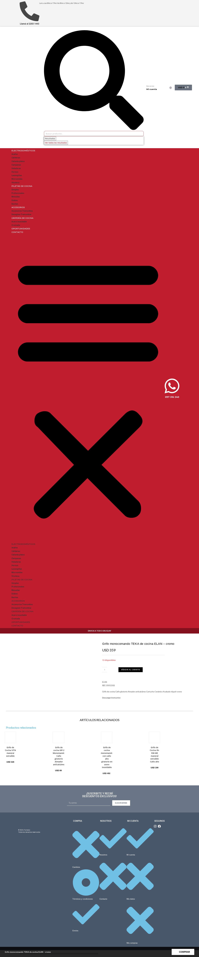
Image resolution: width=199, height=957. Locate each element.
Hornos (15, 172)
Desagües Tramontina (21, 214)
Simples (15, 190)
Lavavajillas (17, 175)
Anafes (15, 154)
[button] (88, 388)
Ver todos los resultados (56, 142)
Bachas (15, 204)
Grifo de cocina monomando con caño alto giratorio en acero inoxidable (107, 757)
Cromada (16, 225)
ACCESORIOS (18, 207)
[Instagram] (155, 826)
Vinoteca (15, 183)
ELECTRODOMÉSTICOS (23, 150)
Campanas (16, 165)
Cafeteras (16, 158)
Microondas (17, 179)
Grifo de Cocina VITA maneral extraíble (10, 751)
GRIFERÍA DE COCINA (22, 218)
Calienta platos (18, 161)
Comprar (184, 951)
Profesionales (18, 193)
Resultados (50, 138)
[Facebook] (159, 826)
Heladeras (16, 168)
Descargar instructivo (111, 698)
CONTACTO (17, 232)
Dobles (15, 200)
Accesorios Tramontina (22, 211)
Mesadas (16, 197)
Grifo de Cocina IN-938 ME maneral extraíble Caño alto (154, 754)
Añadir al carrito (130, 669)
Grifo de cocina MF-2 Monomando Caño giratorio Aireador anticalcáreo (59, 756)
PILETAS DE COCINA (22, 186)
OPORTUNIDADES (21, 228)
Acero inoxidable (19, 222)
